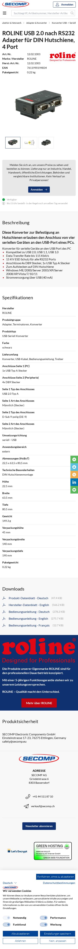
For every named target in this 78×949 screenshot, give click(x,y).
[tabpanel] (39, 106)
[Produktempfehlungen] (74, 467)
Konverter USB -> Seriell (64, 22)
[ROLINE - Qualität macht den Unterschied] (39, 651)
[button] (10, 883)
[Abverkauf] (74, 474)
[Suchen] (72, 13)
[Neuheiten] (74, 459)
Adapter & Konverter (36, 22)
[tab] (12, 142)
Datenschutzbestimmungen (59, 882)
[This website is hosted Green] (53, 851)
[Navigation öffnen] (4, 13)
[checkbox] (6, 918)
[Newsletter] (74, 490)
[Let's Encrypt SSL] (17, 851)
